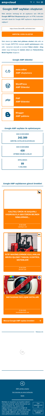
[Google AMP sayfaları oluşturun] (9, 2)
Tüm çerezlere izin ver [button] (38, 405)
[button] (32, 2)
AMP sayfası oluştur (22, 389)
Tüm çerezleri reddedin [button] (38, 411)
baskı (22, 395)
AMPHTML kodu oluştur (22, 34)
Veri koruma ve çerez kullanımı (22, 392)
